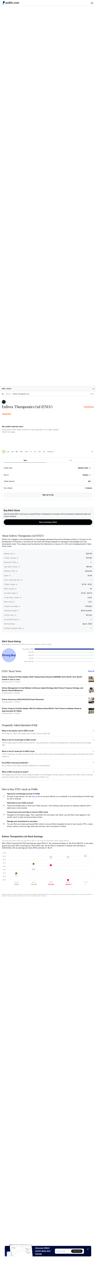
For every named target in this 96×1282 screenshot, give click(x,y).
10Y (39, 428)
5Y (35, 428)
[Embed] (92, 428)
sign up (34, 773)
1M (12, 428)
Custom (50, 428)
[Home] (11, 2)
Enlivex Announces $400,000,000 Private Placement (23, 676)
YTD (26, 428)
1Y (31, 428)
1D (4, 428)
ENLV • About (6, 365)
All (44, 428)
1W (8, 428)
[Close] (88, 1249)
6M (21, 428)
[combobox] (84, 444)
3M (17, 428)
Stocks (8, 370)
